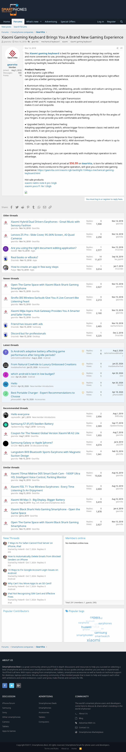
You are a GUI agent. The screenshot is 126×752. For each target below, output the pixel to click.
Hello (14, 383)
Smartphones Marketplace (91, 732)
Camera (5, 721)
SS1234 (14, 445)
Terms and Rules (51, 748)
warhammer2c (116, 326)
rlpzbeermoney (17, 426)
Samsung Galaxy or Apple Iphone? (32, 442)
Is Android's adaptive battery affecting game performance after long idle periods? (38, 353)
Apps (33, 250)
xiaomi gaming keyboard (80, 41)
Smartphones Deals (48, 703)
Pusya (13, 270)
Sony (4, 712)
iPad (10, 602)
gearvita (7, 41)
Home (6, 21)
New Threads (11, 538)
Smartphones (45, 707)
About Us (83, 713)
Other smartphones (11, 717)
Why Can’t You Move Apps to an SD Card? (30, 583)
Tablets (5, 726)
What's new (32, 21)
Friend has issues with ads (27, 324)
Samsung (37, 327)
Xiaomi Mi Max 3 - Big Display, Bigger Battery (38, 499)
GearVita (35, 228)
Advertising (51, 21)
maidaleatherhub (18, 367)
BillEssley (119, 416)
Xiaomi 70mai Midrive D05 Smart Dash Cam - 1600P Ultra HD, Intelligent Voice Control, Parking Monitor (45, 475)
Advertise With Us (87, 722)
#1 (121, 48)
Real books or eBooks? (24, 257)
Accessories (44, 367)
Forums (18, 21)
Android (46, 358)
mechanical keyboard (50, 41)
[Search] (121, 21)
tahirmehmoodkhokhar (21, 358)
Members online (75, 538)
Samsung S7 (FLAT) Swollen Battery (32, 423)
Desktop (36, 336)
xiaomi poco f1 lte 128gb (38, 186)
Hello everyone (20, 414)
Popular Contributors (16, 611)
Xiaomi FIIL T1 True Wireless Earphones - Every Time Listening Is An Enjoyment (42, 488)
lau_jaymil (119, 259)
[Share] (117, 48)
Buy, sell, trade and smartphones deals (48, 502)
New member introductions (41, 386)
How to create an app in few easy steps (34, 267)
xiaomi (65, 41)
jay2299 (119, 444)
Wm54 (13, 386)
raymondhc (16, 417)
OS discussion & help (39, 445)
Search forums (20, 26)
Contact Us (84, 727)
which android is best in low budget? (33, 374)
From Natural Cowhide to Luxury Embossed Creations (43, 364)
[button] (41, 21)
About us (65, 748)
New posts (6, 26)
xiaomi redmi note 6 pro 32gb (41, 182)
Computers (44, 721)
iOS (9, 552)
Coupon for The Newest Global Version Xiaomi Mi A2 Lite (45, 433)
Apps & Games (9, 731)
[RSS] (80, 748)
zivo (12, 377)
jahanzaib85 (16, 399)
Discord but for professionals (28, 333)
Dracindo (119, 249)
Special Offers (68, 21)
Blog (81, 718)
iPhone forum (8, 703)
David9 (14, 250)
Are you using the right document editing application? (43, 248)
